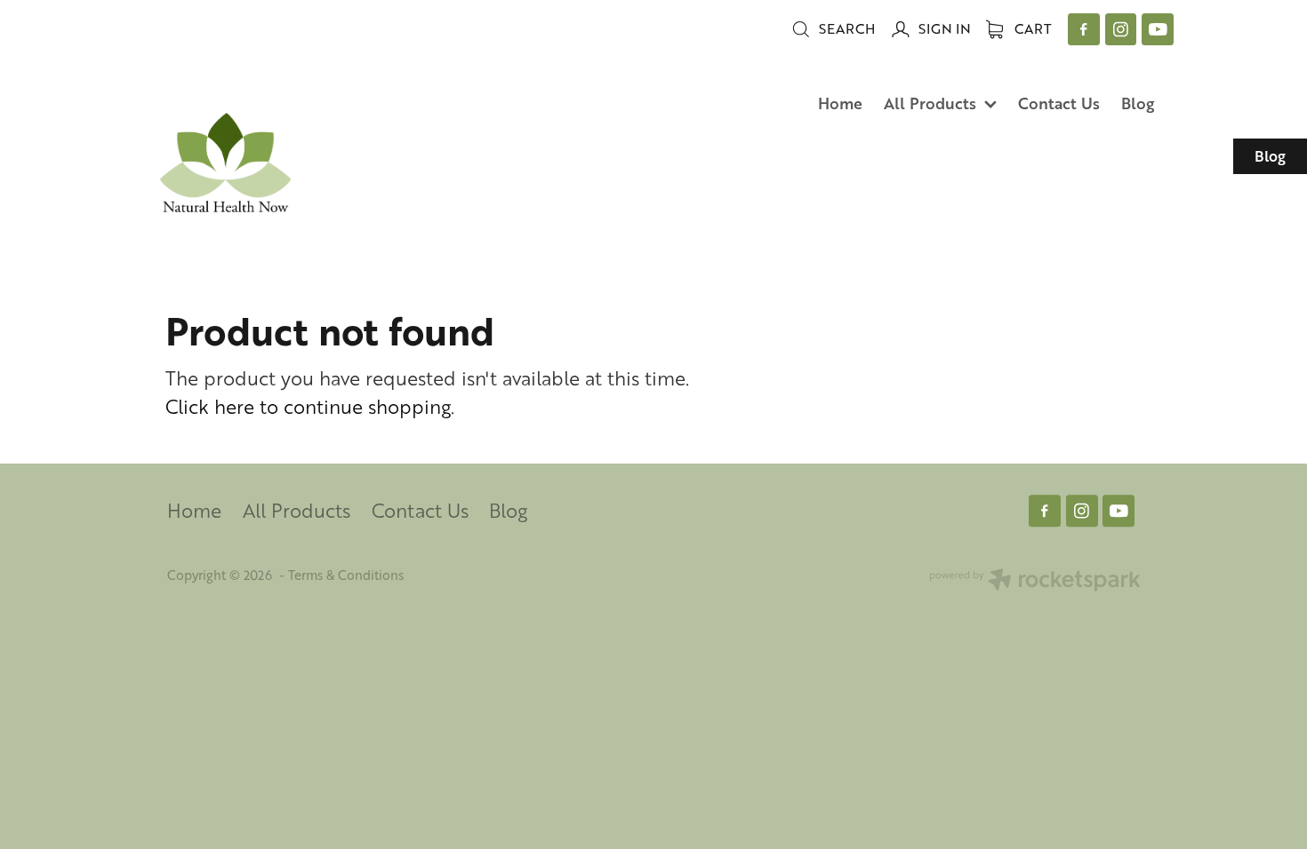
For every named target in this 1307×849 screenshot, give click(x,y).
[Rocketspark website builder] (1035, 581)
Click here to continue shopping (308, 406)
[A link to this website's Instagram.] (1121, 29)
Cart (1031, 28)
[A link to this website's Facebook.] (1084, 29)
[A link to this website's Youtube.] (1158, 29)
